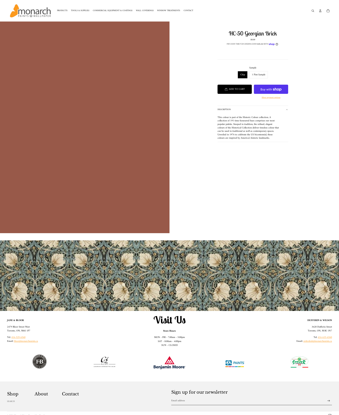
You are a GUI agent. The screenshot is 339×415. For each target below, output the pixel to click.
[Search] (313, 11)
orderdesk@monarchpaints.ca (317, 341)
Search (11, 401)
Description (224, 109)
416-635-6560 (325, 337)
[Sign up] (328, 401)
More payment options (271, 97)
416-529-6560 (18, 337)
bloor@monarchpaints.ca (26, 341)
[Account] (320, 11)
